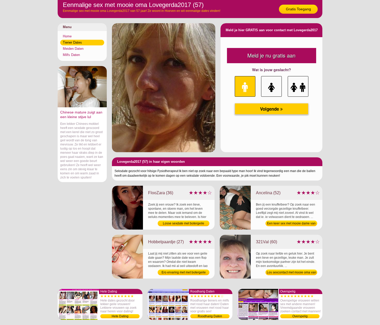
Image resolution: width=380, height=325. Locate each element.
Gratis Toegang (298, 9)
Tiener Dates (72, 42)
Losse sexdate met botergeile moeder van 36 (183, 224)
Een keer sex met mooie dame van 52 (291, 224)
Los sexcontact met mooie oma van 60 (291, 273)
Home (67, 36)
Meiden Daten (73, 49)
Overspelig (300, 316)
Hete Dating (120, 316)
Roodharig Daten (210, 316)
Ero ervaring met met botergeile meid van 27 (184, 273)
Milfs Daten (71, 55)
